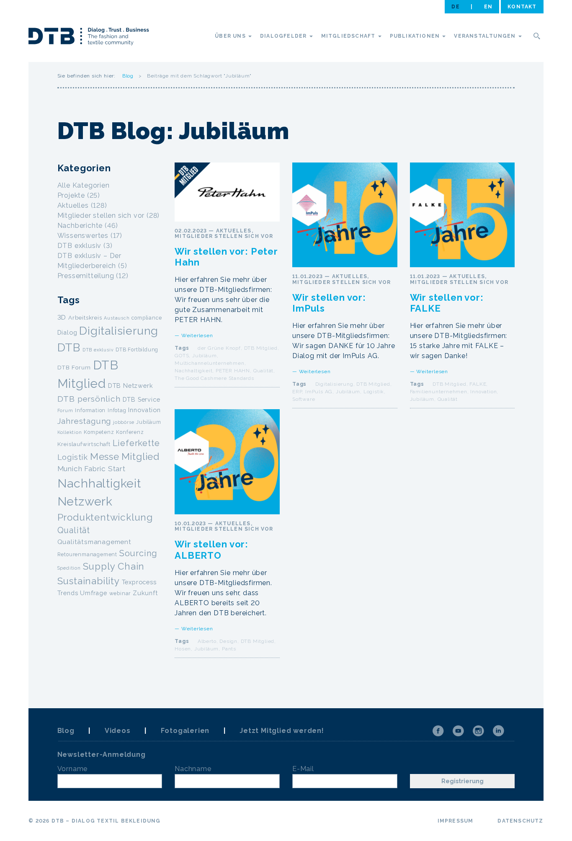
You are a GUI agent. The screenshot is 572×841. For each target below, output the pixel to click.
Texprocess (139, 582)
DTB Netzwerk (130, 385)
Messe (104, 456)
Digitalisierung (334, 384)
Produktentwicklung (105, 517)
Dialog (67, 332)
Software (303, 399)
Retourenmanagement (87, 554)
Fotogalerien (185, 731)
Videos (118, 731)
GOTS (182, 356)
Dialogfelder (284, 36)
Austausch (116, 317)
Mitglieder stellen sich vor (224, 236)
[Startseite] (88, 38)
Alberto (207, 641)
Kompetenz (99, 432)
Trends (67, 592)
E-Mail (303, 769)
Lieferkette (136, 443)
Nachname (193, 769)
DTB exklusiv (79, 246)
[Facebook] (438, 731)
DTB (68, 347)
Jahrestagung (84, 421)
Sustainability (88, 580)
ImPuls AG (318, 392)
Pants (229, 649)
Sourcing (138, 553)
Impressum (456, 821)
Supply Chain (114, 566)
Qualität (263, 371)
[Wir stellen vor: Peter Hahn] (227, 192)
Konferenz (130, 432)
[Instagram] (478, 731)
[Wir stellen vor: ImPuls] (344, 215)
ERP (297, 392)
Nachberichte (80, 226)
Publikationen (416, 36)
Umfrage (93, 592)
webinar (120, 593)
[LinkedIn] (498, 731)
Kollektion (69, 432)
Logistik (373, 392)
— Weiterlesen (194, 335)
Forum (65, 410)
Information (90, 410)
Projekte (71, 195)
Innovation (483, 392)
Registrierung (462, 781)
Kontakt (522, 7)
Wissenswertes (82, 236)
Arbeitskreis (85, 317)
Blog (128, 76)
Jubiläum (204, 356)
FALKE (477, 384)
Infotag (117, 410)
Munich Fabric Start (91, 468)
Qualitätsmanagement (94, 542)
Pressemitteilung (85, 276)
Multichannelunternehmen (209, 363)
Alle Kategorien (83, 185)
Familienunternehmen (438, 392)
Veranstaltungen (485, 36)
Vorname (72, 769)
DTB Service (141, 399)
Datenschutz (520, 821)
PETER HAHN (233, 371)
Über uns (231, 36)
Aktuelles (234, 231)
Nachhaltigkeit (193, 371)
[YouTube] (458, 731)
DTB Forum (74, 367)
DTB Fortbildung (137, 349)
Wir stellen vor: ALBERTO (211, 549)
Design (228, 641)
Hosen (183, 649)
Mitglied (140, 456)
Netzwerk (85, 501)
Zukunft (145, 592)
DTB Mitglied (261, 348)
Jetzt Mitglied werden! (282, 731)
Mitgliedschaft (349, 36)
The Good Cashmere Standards (214, 378)
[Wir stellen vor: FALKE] (462, 215)
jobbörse (123, 422)
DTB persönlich (89, 399)
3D (62, 317)
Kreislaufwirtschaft (84, 444)
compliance (146, 318)
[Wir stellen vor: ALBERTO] (227, 461)
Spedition (69, 567)
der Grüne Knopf (219, 348)
